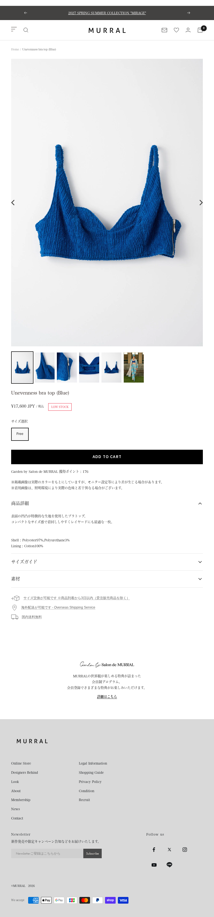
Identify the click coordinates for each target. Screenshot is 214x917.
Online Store (21, 763)
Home (15, 49)
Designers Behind (24, 772)
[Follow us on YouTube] (154, 865)
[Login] (188, 30)
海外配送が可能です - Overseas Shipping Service (58, 607)
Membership (20, 799)
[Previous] (13, 202)
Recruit (84, 799)
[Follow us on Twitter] (169, 849)
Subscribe (92, 853)
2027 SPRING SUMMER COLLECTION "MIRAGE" (107, 12)
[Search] (25, 30)
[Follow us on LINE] (169, 865)
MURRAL (19, 885)
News (15, 809)
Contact (17, 818)
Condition (86, 790)
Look (15, 781)
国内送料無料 (32, 617)
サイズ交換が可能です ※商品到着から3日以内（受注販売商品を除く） (76, 598)
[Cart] (200, 30)
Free (19, 434)
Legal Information (93, 763)
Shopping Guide (91, 772)
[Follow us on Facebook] (154, 849)
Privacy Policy (90, 781)
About (16, 790)
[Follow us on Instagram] (184, 849)
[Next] (200, 202)
